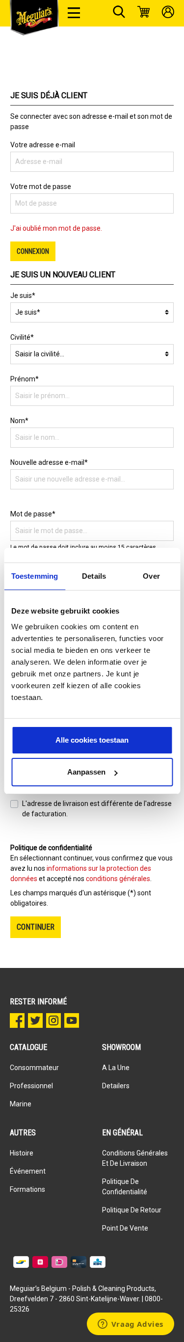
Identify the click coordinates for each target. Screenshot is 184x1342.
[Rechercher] (119, 13)
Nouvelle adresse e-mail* (49, 462)
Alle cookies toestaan (92, 740)
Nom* (19, 421)
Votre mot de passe (40, 186)
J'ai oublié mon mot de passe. (56, 228)
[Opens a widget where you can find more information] (130, 1325)
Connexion (33, 251)
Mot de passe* (32, 514)
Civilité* (22, 337)
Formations (27, 1189)
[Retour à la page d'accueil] (34, 17)
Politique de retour (131, 1210)
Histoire (21, 1153)
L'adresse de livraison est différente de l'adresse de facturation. (97, 809)
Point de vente (125, 1228)
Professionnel (31, 1086)
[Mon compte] (168, 13)
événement (28, 1171)
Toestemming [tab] (34, 576)
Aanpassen (86, 772)
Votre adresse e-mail (42, 145)
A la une (116, 1068)
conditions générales (118, 879)
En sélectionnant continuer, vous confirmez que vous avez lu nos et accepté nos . (91, 868)
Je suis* (22, 295)
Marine (20, 1104)
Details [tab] (94, 576)
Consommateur (34, 1068)
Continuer (35, 927)
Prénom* (24, 379)
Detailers (116, 1086)
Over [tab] (151, 576)
